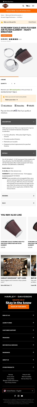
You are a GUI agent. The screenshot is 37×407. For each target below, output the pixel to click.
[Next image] (33, 60)
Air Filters (19, 17)
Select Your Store (8, 1)
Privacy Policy (10, 378)
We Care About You (26, 378)
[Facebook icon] (15, 396)
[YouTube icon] (22, 396)
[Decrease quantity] (9, 83)
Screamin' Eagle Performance (8, 17)
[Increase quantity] (14, 83)
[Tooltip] (31, 89)
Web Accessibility (26, 376)
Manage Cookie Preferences (10, 380)
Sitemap (10, 374)
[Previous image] (3, 60)
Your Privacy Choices (10, 382)
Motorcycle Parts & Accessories (13, 15)
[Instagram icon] (18, 396)
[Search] (23, 6)
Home (2, 15)
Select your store (10, 99)
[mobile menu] (32, 6)
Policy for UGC (26, 374)
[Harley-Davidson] (18, 296)
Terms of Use (10, 376)
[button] (15, 39)
